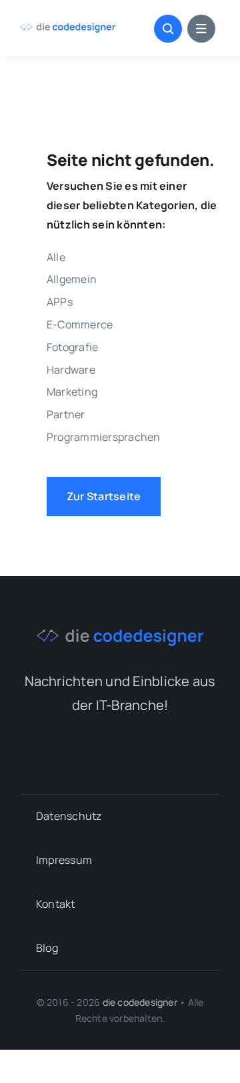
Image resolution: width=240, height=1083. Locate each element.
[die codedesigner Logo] (67, 28)
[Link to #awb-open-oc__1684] (201, 29)
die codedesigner (140, 1002)
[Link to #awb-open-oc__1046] (168, 29)
